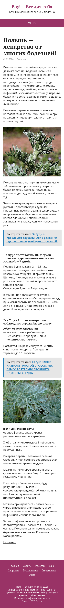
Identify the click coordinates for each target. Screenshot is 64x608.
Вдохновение (30, 570)
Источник (9, 542)
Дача (51, 565)
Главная (14, 565)
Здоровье (21, 59)
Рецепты (40, 565)
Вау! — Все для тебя (32, 6)
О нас (32, 574)
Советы (27, 565)
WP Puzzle (37, 601)
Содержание (49, 570)
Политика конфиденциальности (32, 598)
